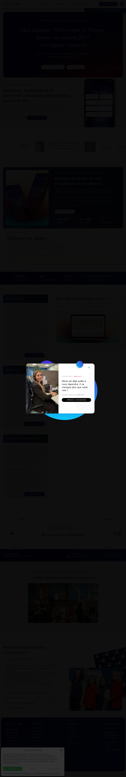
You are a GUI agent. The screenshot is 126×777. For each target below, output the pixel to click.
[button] (61, 750)
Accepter (12, 769)
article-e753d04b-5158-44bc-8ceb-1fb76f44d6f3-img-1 (47, 773)
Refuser (32, 769)
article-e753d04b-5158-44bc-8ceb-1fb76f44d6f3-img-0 (17, 773)
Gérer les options (53, 769)
